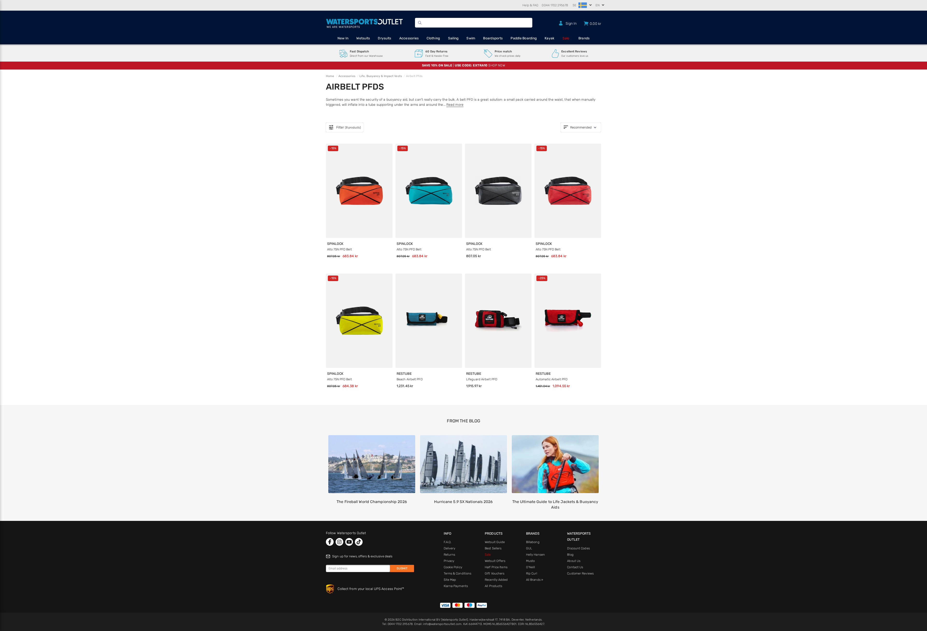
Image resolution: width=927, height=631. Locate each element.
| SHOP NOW (463, 65)
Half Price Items (496, 567)
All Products (493, 586)
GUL (529, 548)
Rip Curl (531, 573)
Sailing (453, 38)
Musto (530, 561)
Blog (570, 554)
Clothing (433, 38)
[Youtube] (349, 542)
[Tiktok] (359, 542)
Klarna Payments (456, 586)
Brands (584, 38)
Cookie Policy (453, 567)
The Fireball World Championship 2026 (372, 501)
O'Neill (530, 567)
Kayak (549, 38)
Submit (402, 568)
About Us (573, 561)
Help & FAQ (530, 5)
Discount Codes (578, 548)
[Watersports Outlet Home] (364, 23)
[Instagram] (339, 542)
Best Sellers (493, 548)
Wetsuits (363, 38)
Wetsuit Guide (495, 542)
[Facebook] (330, 542)
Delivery (450, 548)
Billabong (533, 542)
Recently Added (496, 579)
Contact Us (575, 567)
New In (343, 38)
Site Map (450, 579)
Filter (344, 127)
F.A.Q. (448, 542)
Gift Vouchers (494, 573)
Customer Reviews (580, 573)
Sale (565, 38)
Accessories (409, 38)
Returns (449, 554)
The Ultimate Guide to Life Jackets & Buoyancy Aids (555, 504)
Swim (470, 38)
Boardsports (493, 38)
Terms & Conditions (457, 573)
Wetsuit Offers (495, 561)
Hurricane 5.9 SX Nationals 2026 (463, 501)
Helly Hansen (535, 554)
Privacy (449, 561)
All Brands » (534, 579)
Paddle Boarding (524, 38)
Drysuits (384, 38)
